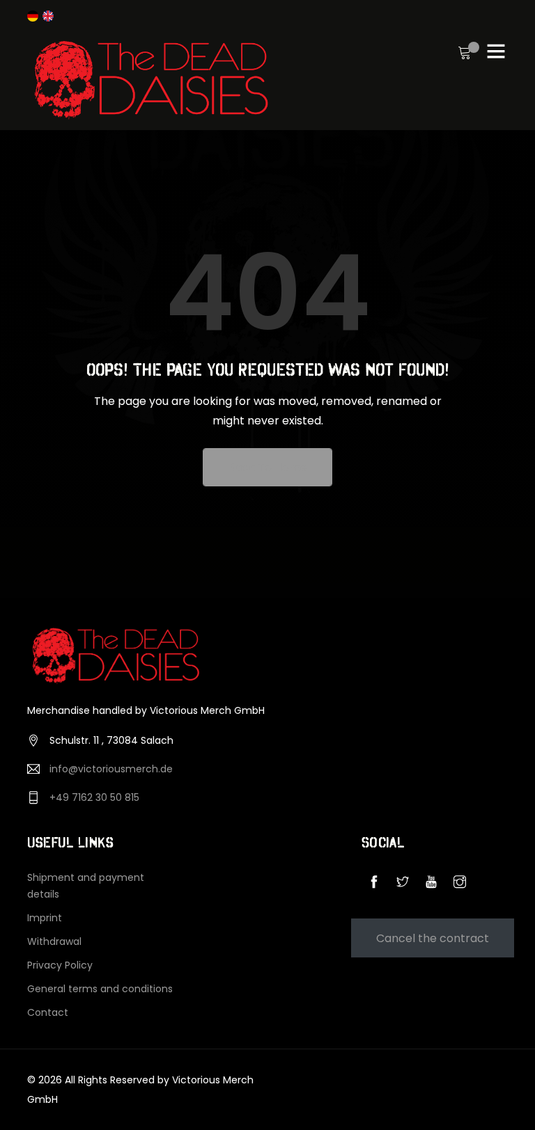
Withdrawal (54, 941)
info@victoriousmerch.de (111, 769)
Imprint (44, 918)
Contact (47, 1012)
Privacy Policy (60, 965)
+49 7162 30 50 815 (94, 797)
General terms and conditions (100, 989)
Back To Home (267, 467)
